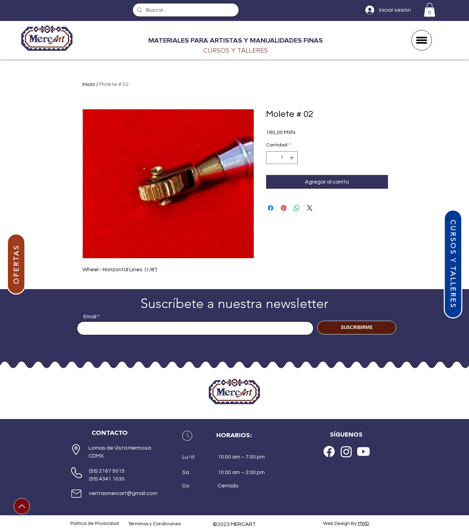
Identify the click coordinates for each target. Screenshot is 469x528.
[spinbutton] (282, 158)
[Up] (22, 506)
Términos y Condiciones (154, 523)
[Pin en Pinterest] (283, 208)
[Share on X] (310, 208)
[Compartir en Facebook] (270, 208)
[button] (429, 10)
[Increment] (292, 158)
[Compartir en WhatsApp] (297, 208)
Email (89, 316)
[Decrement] (271, 158)
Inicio (88, 84)
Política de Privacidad (94, 523)
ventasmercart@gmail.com (123, 493)
